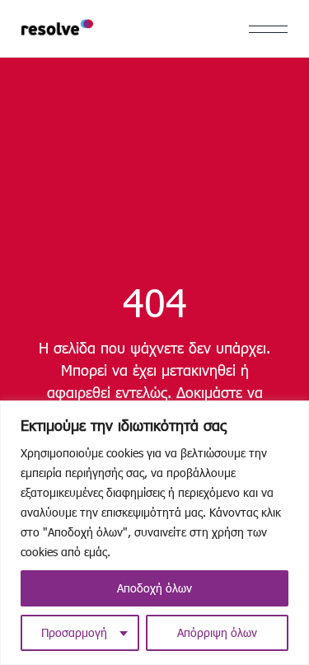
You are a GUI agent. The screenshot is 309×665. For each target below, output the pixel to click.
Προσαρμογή (74, 632)
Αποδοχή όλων (154, 588)
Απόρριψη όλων (217, 632)
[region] (154, 532)
